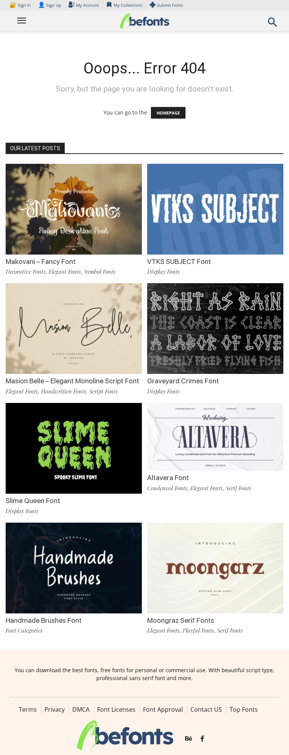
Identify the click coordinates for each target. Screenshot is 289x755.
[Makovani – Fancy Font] (74, 208)
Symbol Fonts (100, 271)
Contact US (206, 709)
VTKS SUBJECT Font (179, 261)
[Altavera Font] (215, 436)
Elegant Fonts (65, 271)
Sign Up (49, 5)
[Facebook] (202, 739)
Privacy (54, 709)
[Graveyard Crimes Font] (215, 327)
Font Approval (163, 709)
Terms (28, 709)
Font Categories (24, 630)
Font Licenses (116, 709)
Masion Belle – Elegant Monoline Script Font (72, 381)
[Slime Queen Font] (74, 447)
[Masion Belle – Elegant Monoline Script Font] (74, 327)
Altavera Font (168, 478)
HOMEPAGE (168, 113)
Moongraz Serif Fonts (180, 620)
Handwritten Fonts (63, 391)
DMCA (81, 709)
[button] (272, 24)
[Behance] (188, 739)
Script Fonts (103, 391)
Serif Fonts (238, 488)
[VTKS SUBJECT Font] (215, 208)
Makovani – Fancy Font (41, 261)
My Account (87, 5)
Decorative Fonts (26, 271)
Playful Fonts (198, 630)
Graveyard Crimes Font (183, 381)
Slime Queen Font (33, 501)
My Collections (128, 5)
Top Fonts (244, 709)
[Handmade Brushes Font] (74, 567)
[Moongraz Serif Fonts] (215, 567)
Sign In (20, 5)
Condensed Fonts (167, 488)
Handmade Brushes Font (44, 620)
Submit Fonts (170, 5)
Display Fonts (163, 271)
